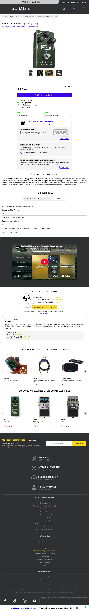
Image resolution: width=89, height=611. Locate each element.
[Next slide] (85, 371)
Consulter (64, 167)
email (44, 153)
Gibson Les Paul (11, 590)
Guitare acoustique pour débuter (46, 592)
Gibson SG (46, 590)
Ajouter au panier (44, 95)
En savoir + (44, 314)
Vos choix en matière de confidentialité (56, 608)
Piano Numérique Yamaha (65, 592)
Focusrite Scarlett (77, 590)
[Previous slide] (2, 371)
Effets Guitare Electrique (27, 17)
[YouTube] (35, 601)
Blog (44, 565)
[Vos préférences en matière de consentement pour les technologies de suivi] (85, 607)
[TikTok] (15, 601)
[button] (30, 73)
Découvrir (64, 138)
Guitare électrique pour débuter (25, 592)
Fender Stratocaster (23, 590)
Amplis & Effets (14, 17)
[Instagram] (25, 601)
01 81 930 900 (48, 479)
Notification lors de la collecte (23, 608)
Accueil (5, 17)
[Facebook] (5, 601)
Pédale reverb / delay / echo (44, 17)
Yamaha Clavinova (56, 590)
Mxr (56, 17)
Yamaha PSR (67, 590)
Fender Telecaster (36, 590)
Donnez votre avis (44, 307)
